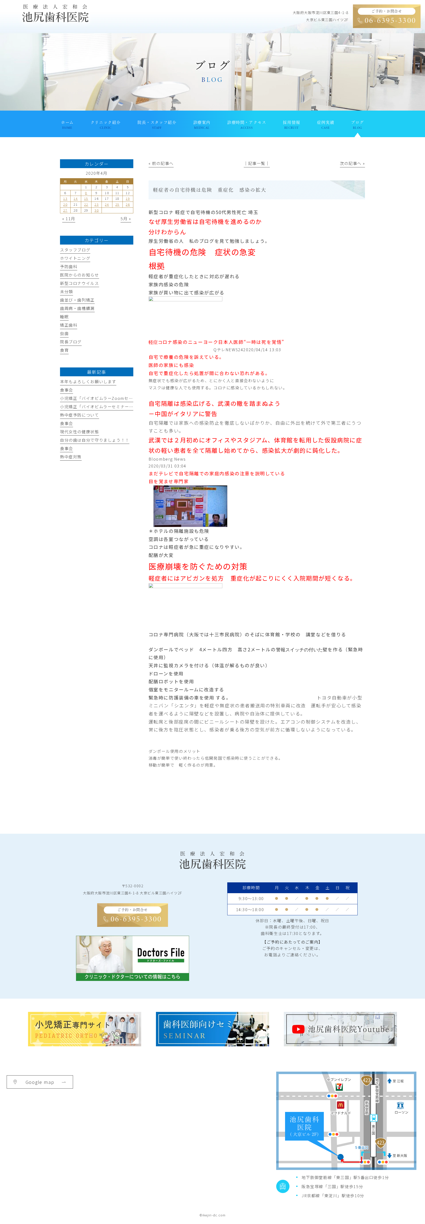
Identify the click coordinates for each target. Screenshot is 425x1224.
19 (128, 198)
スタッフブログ (75, 250)
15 (86, 198)
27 (65, 210)
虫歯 (64, 333)
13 (65, 198)
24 (107, 204)
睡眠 (64, 317)
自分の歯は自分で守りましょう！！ (94, 440)
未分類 (66, 291)
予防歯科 (68, 266)
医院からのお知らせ (79, 275)
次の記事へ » (352, 163)
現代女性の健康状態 (79, 432)
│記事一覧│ (257, 163)
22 (86, 204)
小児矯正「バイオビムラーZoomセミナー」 (103, 398)
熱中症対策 (71, 457)
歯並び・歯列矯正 (77, 300)
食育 (64, 350)
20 (65, 204)
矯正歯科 (68, 325)
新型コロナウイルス (79, 283)
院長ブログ (71, 342)
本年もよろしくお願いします (88, 381)
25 (117, 204)
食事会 (66, 390)
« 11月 (68, 218)
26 (128, 204)
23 (96, 204)
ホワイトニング (75, 258)
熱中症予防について (79, 415)
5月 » (126, 218)
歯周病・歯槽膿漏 (77, 308)
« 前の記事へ (161, 163)
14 (76, 198)
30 (96, 210)
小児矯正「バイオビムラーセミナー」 (97, 406)
